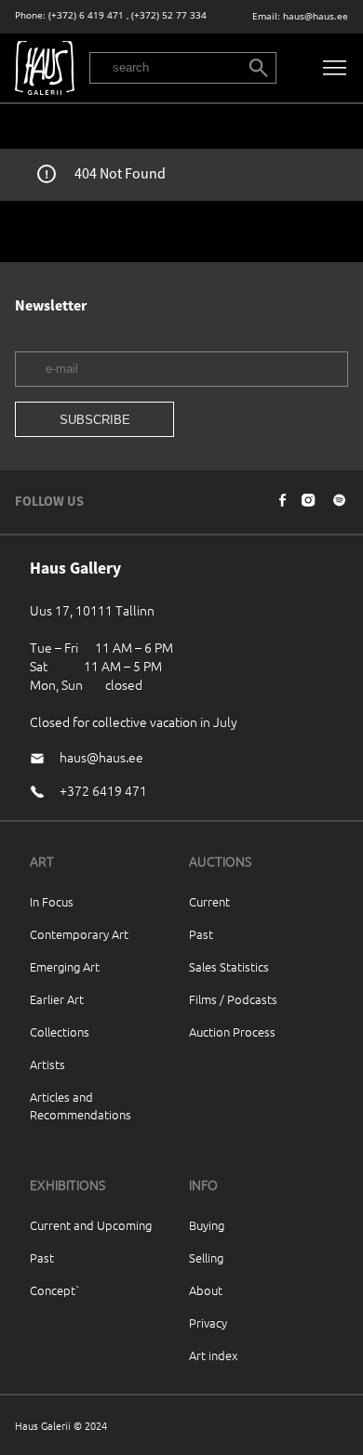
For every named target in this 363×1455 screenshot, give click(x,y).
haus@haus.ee (315, 16)
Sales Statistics (229, 966)
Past (201, 934)
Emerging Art (65, 966)
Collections (59, 1031)
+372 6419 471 (103, 790)
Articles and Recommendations (80, 1105)
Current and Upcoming (91, 1225)
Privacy (208, 1322)
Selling (206, 1257)
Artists (47, 1064)
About (205, 1290)
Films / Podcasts (233, 999)
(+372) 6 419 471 (86, 15)
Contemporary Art (79, 934)
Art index (213, 1355)
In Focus (52, 901)
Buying (206, 1225)
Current (209, 901)
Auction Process (232, 1031)
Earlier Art (57, 999)
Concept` (55, 1290)
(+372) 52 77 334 (169, 15)
